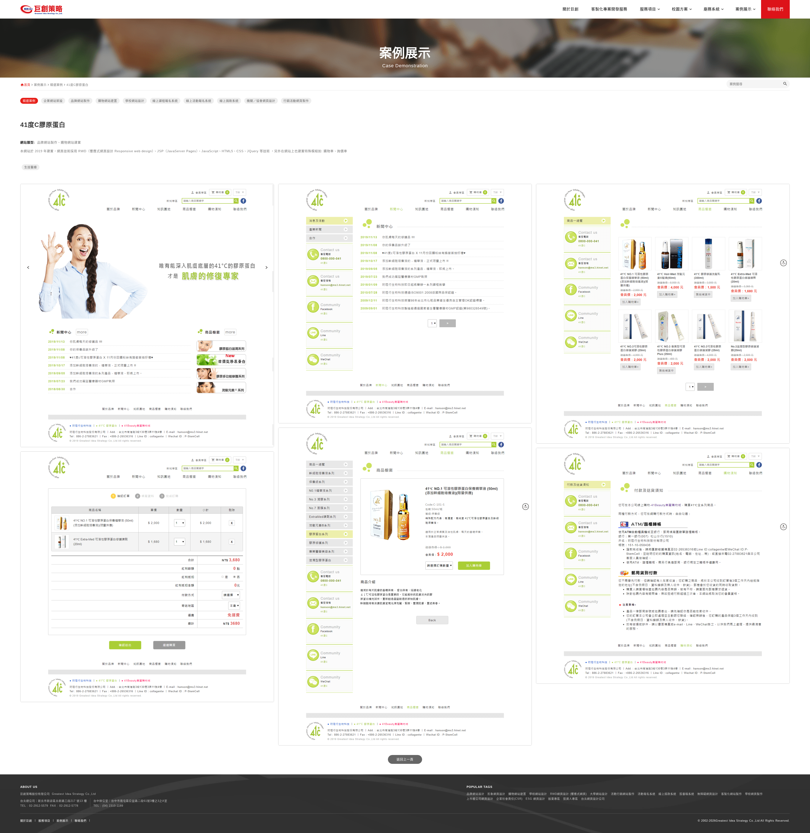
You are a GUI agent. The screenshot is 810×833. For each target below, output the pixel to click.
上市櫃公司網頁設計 (480, 798)
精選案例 (29, 100)
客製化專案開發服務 (609, 9)
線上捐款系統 (229, 100)
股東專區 (554, 798)
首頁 (27, 84)
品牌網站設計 (475, 793)
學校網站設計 (134, 100)
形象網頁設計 (496, 793)
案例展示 (62, 820)
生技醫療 (30, 167)
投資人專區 (570, 798)
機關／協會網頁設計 (261, 100)
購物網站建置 (107, 100)
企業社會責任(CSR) (509, 798)
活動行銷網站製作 (622, 793)
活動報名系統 (646, 793)
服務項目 (44, 820)
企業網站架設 (53, 100)
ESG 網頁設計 (535, 798)
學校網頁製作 (754, 793)
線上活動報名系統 (198, 100)
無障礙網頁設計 (707, 793)
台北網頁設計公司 (593, 798)
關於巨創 (571, 9)
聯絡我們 (775, 9)
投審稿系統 (686, 793)
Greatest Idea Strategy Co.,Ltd (738, 820)
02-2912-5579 (38, 805)
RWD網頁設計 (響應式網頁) (568, 793)
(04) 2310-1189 (112, 805)
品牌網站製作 (80, 100)
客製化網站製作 (731, 793)
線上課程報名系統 (165, 100)
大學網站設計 (599, 793)
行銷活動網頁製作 (296, 100)
